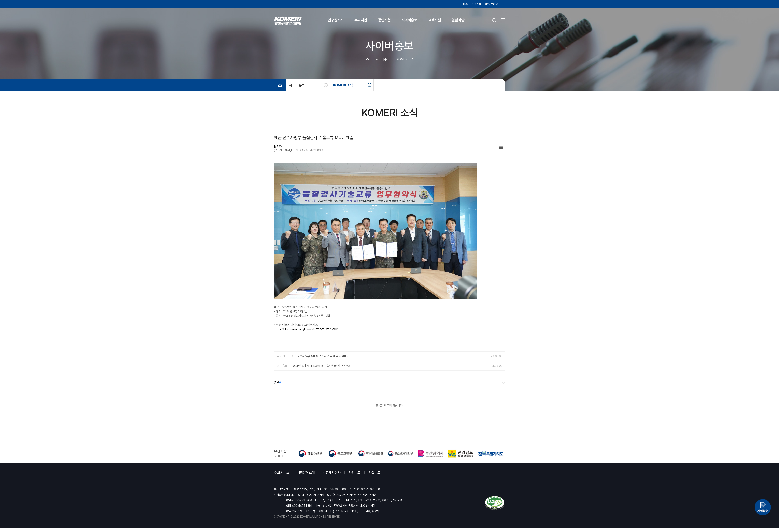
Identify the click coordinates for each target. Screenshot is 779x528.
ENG (465, 3)
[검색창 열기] (494, 20)
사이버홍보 (409, 20)
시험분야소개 (306, 473)
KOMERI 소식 (343, 85)
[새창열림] (763, 509)
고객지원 (434, 20)
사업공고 (354, 473)
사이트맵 (476, 3)
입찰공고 (374, 473)
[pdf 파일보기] (495, 503)
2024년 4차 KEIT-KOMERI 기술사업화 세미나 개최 (321, 366)
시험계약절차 (331, 473)
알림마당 (458, 20)
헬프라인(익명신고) (494, 3)
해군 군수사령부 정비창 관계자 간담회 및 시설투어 (320, 356)
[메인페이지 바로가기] (288, 20)
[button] (275, 456)
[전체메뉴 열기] (503, 20)
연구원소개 (335, 20)
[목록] (501, 147)
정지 (279, 455)
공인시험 (384, 20)
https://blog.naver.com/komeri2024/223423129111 (306, 329)
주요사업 (360, 20)
